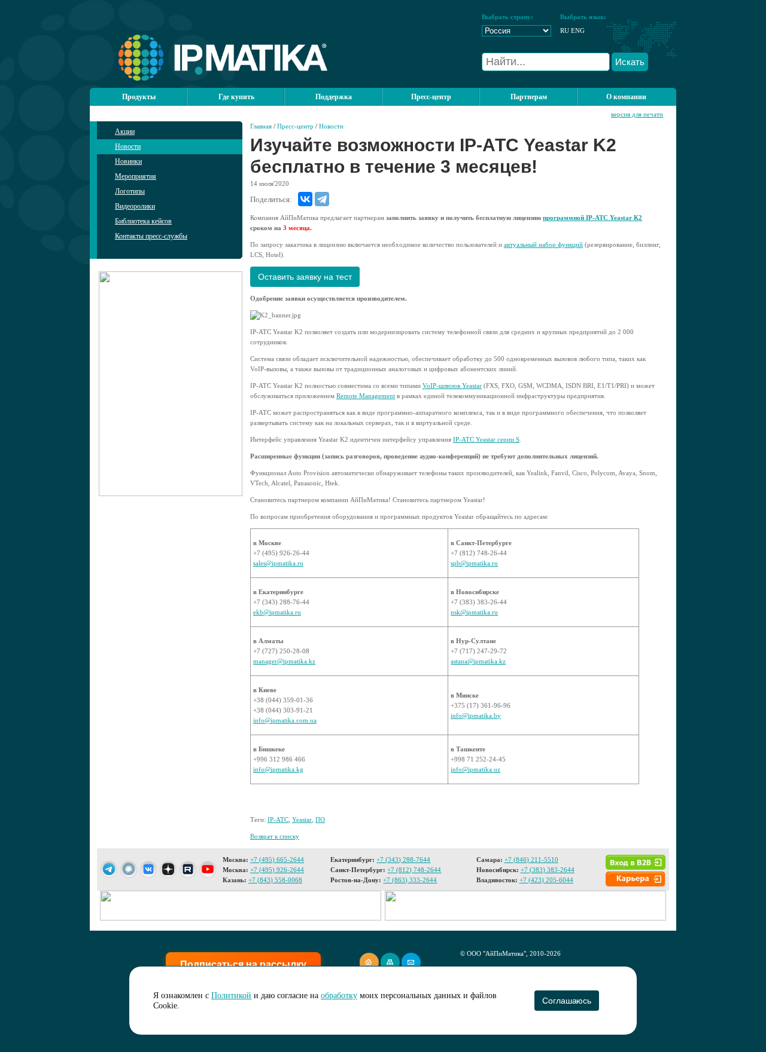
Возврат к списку (274, 836)
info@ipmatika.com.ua (285, 720)
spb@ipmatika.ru (474, 563)
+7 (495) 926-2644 (277, 869)
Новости (128, 146)
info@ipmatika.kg (278, 769)
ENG (578, 30)
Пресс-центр (295, 126)
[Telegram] (322, 199)
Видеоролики (135, 206)
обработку (339, 995)
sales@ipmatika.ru (278, 563)
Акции (125, 131)
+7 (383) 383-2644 (547, 869)
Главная (261, 126)
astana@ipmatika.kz (478, 661)
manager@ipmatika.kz (284, 661)
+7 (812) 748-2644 (414, 869)
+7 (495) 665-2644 (277, 859)
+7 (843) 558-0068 (275, 879)
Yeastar (302, 819)
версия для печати (637, 114)
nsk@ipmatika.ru (474, 612)
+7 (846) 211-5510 (531, 859)
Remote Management (365, 395)
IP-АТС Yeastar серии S (486, 439)
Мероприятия (135, 176)
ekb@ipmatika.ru (277, 612)
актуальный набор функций (543, 244)
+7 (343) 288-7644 (403, 859)
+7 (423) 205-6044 (546, 879)
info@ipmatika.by (476, 715)
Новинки (128, 161)
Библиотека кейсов (143, 221)
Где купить (236, 97)
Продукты (139, 97)
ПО (320, 819)
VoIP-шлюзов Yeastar (452, 385)
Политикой (231, 995)
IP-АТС (278, 819)
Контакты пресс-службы (151, 236)
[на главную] (208, 78)
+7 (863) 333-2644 (410, 879)
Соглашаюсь (566, 1000)
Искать (630, 62)
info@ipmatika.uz (475, 769)
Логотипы (130, 191)
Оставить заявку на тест (305, 277)
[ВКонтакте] (305, 199)
